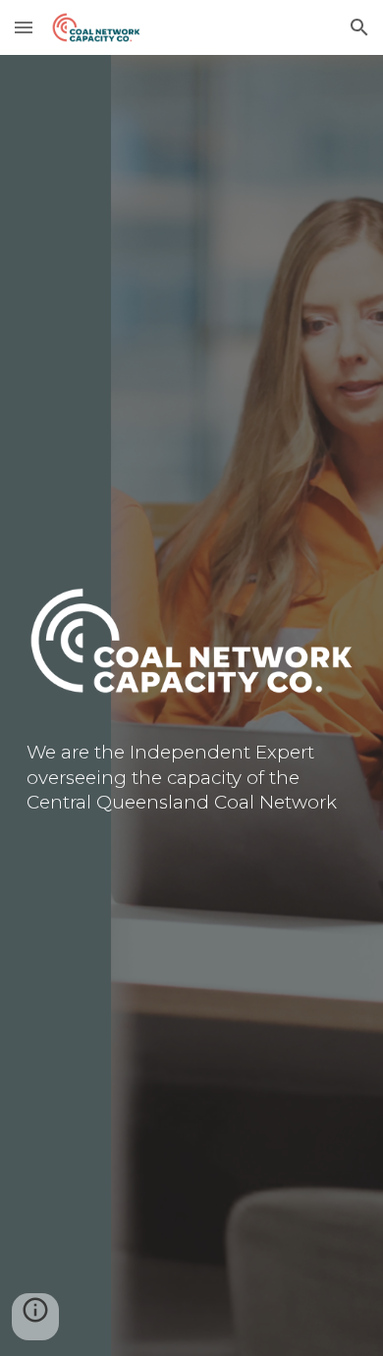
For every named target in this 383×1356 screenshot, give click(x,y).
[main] (191, 778)
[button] (23, 27)
